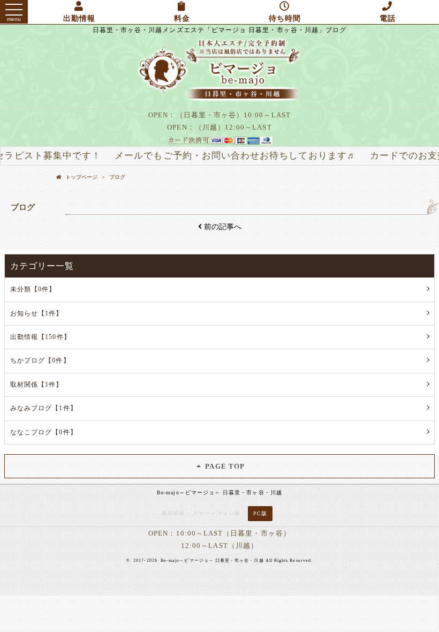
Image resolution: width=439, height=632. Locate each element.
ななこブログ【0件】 (43, 432)
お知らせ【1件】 (36, 313)
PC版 (260, 513)
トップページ (81, 177)
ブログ (117, 177)
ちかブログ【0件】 (40, 360)
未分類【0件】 (33, 289)
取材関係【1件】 (36, 384)
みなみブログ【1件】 (43, 408)
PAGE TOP (224, 466)
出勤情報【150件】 (40, 337)
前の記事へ (221, 227)
